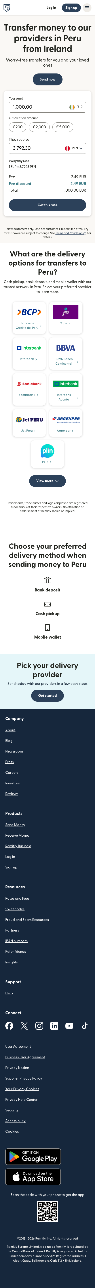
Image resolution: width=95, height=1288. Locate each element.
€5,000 (63, 127)
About (10, 730)
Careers (11, 772)
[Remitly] (7, 8)
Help (9, 993)
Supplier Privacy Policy (23, 1078)
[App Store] (33, 1177)
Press (9, 762)
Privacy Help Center (21, 1099)
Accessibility (15, 1121)
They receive (19, 139)
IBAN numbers (16, 941)
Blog (9, 741)
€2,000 (39, 127)
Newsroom (14, 751)
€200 (18, 127)
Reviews (11, 794)
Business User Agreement (25, 1057)
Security (12, 1110)
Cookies (12, 1131)
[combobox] (77, 148)
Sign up (71, 8)
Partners (12, 930)
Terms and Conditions (71, 233)
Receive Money (17, 835)
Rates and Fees (17, 898)
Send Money (15, 825)
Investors (12, 783)
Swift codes (15, 909)
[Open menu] (87, 7)
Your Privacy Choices (22, 1089)
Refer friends (15, 951)
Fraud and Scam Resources (27, 920)
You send (16, 98)
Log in (51, 8)
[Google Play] (33, 1156)
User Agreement (18, 1046)
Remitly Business (18, 846)
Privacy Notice (17, 1068)
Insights (11, 962)
